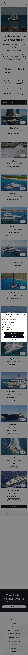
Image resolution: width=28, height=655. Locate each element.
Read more (13, 319)
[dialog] (14, 327)
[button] (13, 340)
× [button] (25, 314)
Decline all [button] (14, 336)
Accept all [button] (14, 333)
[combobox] (24, 314)
